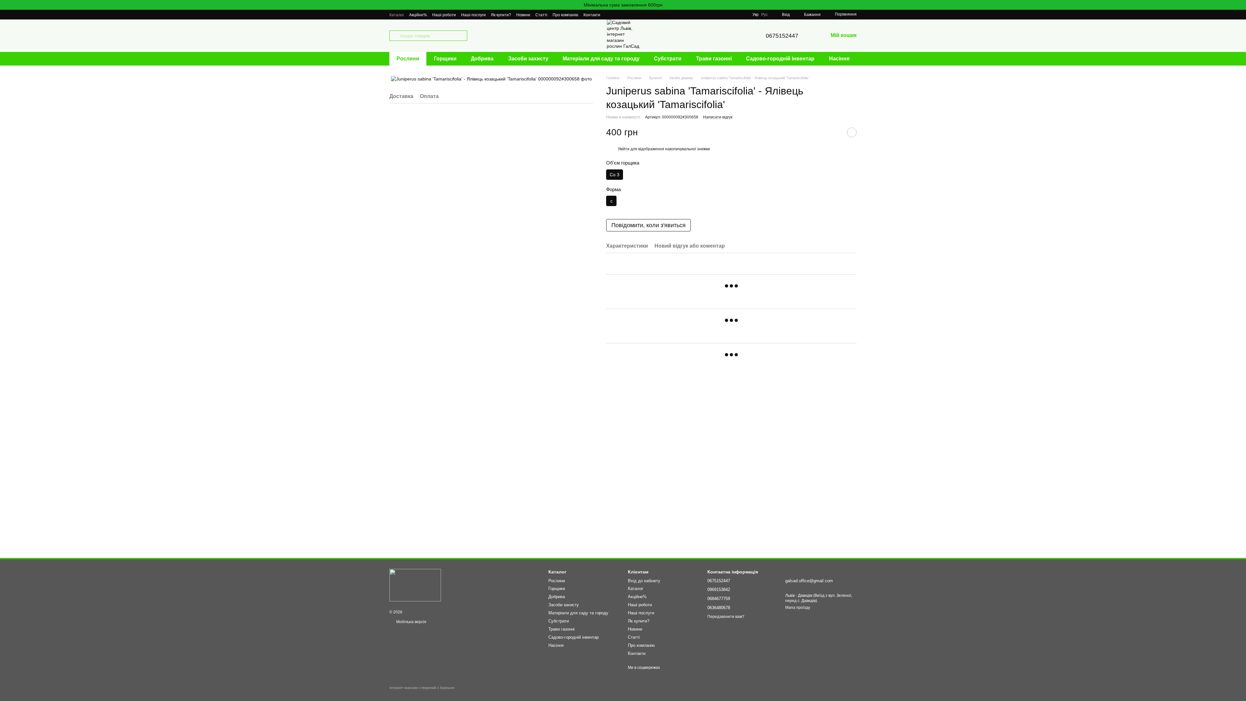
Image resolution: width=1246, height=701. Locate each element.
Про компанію (565, 15)
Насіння (839, 58)
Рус (764, 15)
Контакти (591, 15)
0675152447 (782, 36)
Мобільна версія (410, 622)
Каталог (396, 15)
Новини (523, 15)
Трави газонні (714, 58)
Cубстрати (667, 58)
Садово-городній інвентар (780, 58)
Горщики (445, 58)
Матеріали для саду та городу (601, 58)
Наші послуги (473, 15)
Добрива (482, 58)
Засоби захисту (528, 58)
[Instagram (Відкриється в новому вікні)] (609, 14)
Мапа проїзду (797, 607)
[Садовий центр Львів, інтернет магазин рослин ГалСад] (415, 585)
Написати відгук (717, 117)
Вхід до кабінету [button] (644, 580)
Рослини (408, 58)
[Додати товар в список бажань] (852, 132)
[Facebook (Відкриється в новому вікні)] (617, 14)
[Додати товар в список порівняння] (835, 132)
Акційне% (418, 15)
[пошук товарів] (394, 36)
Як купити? (501, 15)
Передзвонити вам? (725, 616)
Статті (541, 15)
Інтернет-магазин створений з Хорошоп (422, 688)
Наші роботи (444, 15)
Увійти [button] (623, 149)
